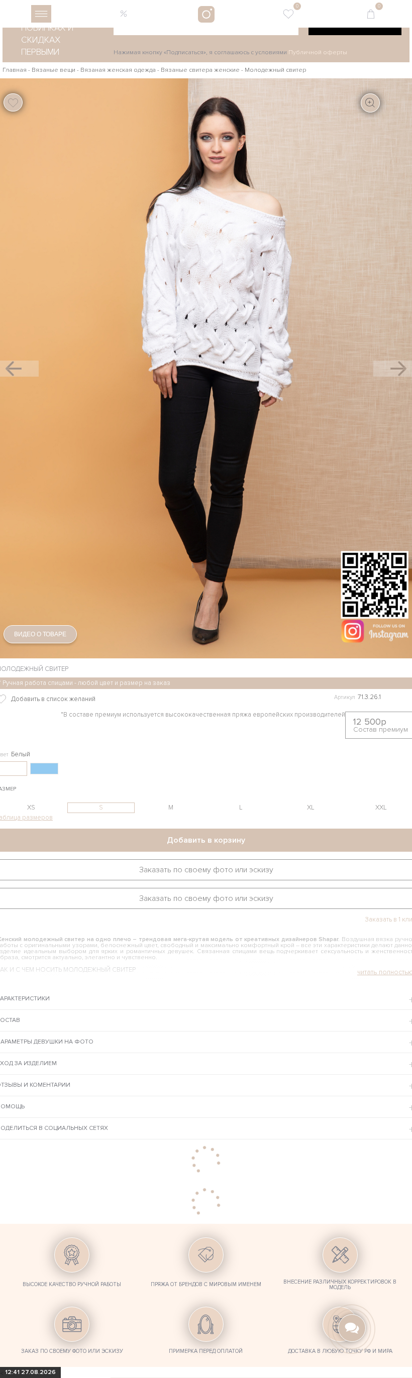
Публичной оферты (317, 52)
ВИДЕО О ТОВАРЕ (40, 634)
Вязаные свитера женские (200, 70)
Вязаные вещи (53, 70)
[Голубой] (44, 768)
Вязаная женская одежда (118, 70)
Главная (15, 70)
